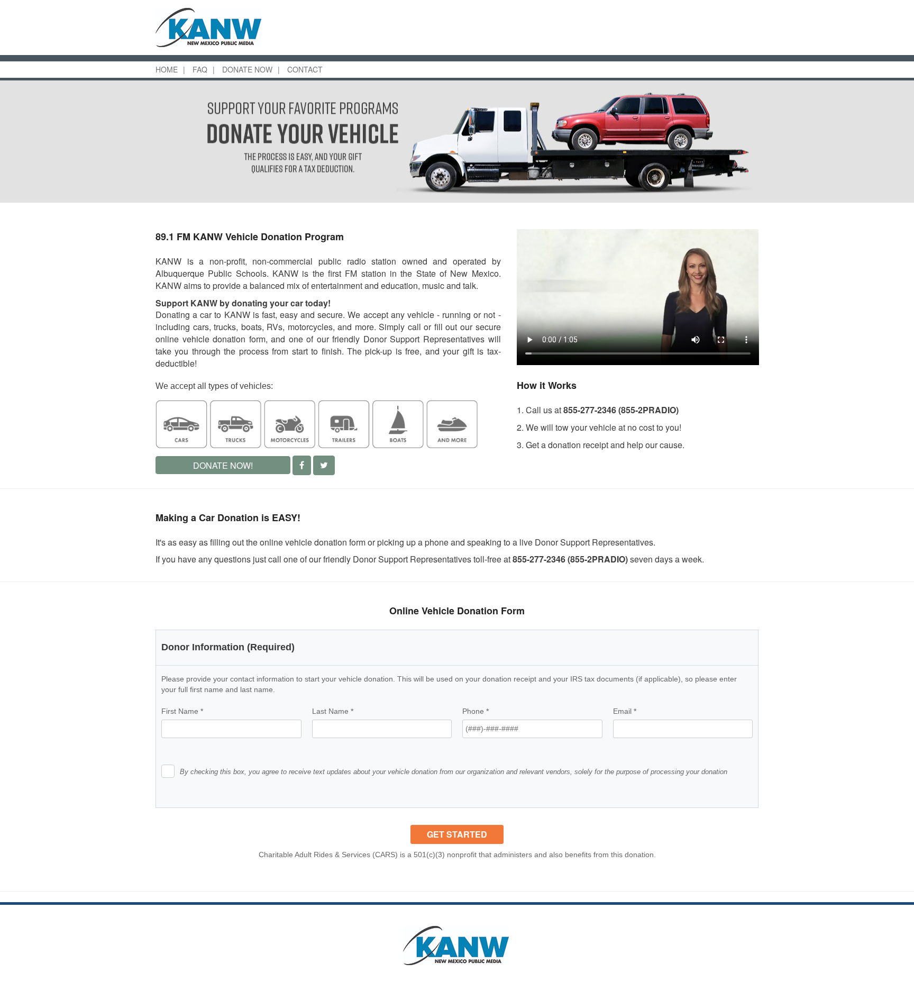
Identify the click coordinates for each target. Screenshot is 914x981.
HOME (167, 69)
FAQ (200, 69)
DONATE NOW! (223, 465)
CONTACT (305, 69)
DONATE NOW (247, 69)
